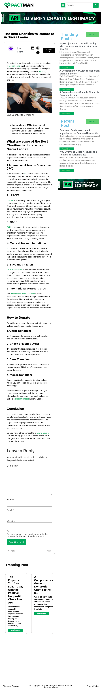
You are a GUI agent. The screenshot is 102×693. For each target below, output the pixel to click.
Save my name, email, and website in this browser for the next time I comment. (27, 535)
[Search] (96, 5)
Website (11, 521)
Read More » (15, 630)
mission (42, 71)
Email (10, 510)
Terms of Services (11, 686)
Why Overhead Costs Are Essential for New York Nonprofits (78, 153)
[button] (63, 5)
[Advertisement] (79, 211)
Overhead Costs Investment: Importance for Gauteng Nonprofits (79, 132)
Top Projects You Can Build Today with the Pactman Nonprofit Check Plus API (15, 589)
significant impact (21, 399)
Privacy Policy (93, 686)
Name (10, 500)
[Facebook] (38, 52)
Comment (12, 466)
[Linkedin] (32, 48)
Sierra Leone (14, 66)
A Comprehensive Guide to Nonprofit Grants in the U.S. (44, 585)
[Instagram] (38, 48)
